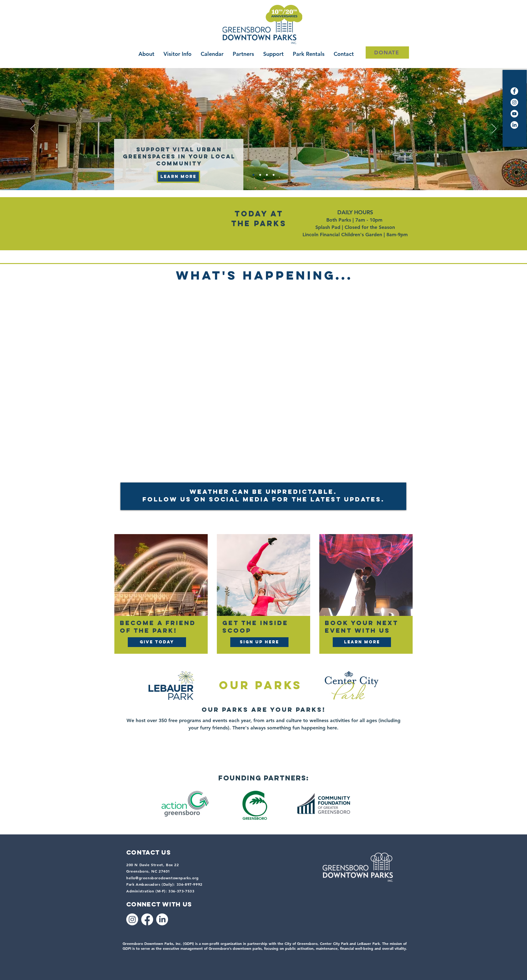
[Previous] (32, 129)
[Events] (260, 175)
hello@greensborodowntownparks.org (162, 877)
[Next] (494, 129)
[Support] (253, 175)
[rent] (273, 175)
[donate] (267, 175)
